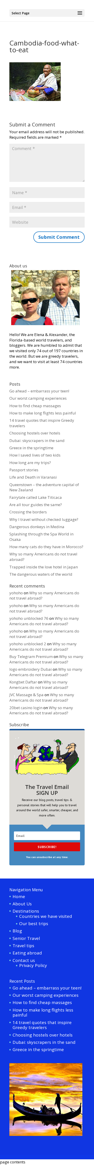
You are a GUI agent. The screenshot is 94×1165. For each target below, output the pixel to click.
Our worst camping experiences (38, 398)
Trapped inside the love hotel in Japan (43, 567)
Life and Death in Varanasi (33, 477)
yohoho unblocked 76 (28, 618)
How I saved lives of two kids (34, 455)
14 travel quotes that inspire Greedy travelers (42, 1025)
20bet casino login (25, 707)
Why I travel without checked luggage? (43, 519)
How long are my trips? (30, 462)
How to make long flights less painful (42, 413)
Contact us (24, 960)
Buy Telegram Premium (31, 656)
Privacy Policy (33, 965)
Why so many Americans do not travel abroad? (44, 621)
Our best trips (33, 923)
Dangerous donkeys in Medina (36, 526)
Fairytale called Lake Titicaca (35, 497)
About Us (22, 904)
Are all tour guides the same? (35, 504)
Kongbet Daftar (23, 682)
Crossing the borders (28, 512)
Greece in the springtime (31, 447)
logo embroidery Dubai (30, 669)
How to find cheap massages (35, 405)
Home (19, 896)
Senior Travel (26, 938)
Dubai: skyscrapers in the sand (37, 440)
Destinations (26, 911)
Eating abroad (27, 953)
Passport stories (23, 469)
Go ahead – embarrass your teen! (39, 391)
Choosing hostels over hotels (34, 433)
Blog (17, 931)
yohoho (16, 592)
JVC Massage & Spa (26, 694)
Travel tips (23, 946)
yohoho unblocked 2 (27, 643)
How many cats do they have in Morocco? (46, 546)
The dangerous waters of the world (40, 574)
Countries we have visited (45, 916)
